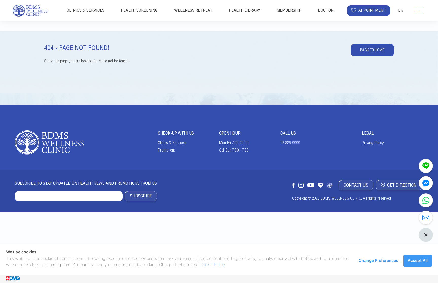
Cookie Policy (212, 264)
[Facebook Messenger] (426, 183)
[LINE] (426, 166)
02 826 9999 (290, 143)
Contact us (356, 185)
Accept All (418, 260)
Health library (244, 10)
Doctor (325, 10)
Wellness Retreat (193, 10)
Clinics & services (85, 10)
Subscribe (141, 196)
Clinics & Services (172, 143)
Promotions (167, 150)
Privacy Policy (373, 143)
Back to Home (372, 50)
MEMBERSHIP (289, 10)
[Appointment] (426, 218)
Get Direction (402, 185)
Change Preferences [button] (378, 260)
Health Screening (139, 10)
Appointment (372, 10)
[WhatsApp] (426, 200)
